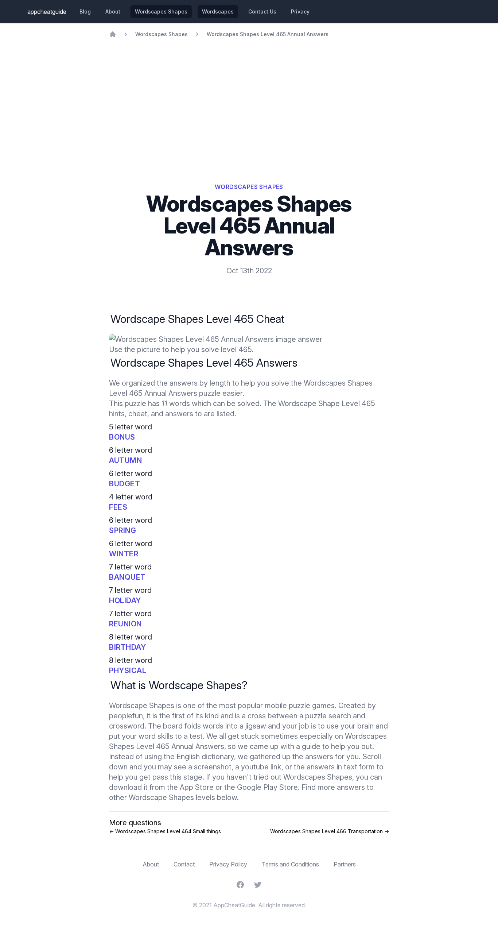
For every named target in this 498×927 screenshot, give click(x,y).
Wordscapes (218, 11)
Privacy (300, 11)
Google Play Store (267, 787)
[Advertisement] (249, 93)
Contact (184, 864)
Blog (85, 11)
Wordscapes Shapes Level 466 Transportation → (329, 831)
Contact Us (262, 11)
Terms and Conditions (290, 864)
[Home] (112, 34)
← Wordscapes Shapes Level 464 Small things (165, 831)
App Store (197, 787)
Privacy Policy (228, 864)
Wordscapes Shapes (161, 11)
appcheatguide (46, 11)
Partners (345, 864)
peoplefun (126, 715)
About (112, 11)
